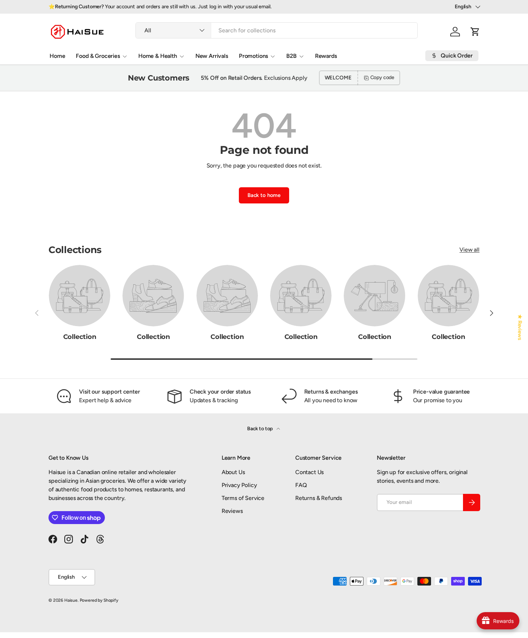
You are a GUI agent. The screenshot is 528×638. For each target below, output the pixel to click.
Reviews (232, 511)
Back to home (264, 195)
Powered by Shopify (99, 600)
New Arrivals (211, 55)
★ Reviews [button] (520, 327)
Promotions (253, 55)
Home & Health (157, 55)
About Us (233, 472)
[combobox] (276, 30)
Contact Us (309, 472)
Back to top (260, 429)
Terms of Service (243, 498)
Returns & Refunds (318, 498)
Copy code (382, 77)
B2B (291, 55)
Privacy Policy (239, 485)
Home (57, 55)
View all (469, 249)
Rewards (326, 55)
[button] (475, 32)
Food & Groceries (98, 55)
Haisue (71, 600)
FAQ (301, 485)
